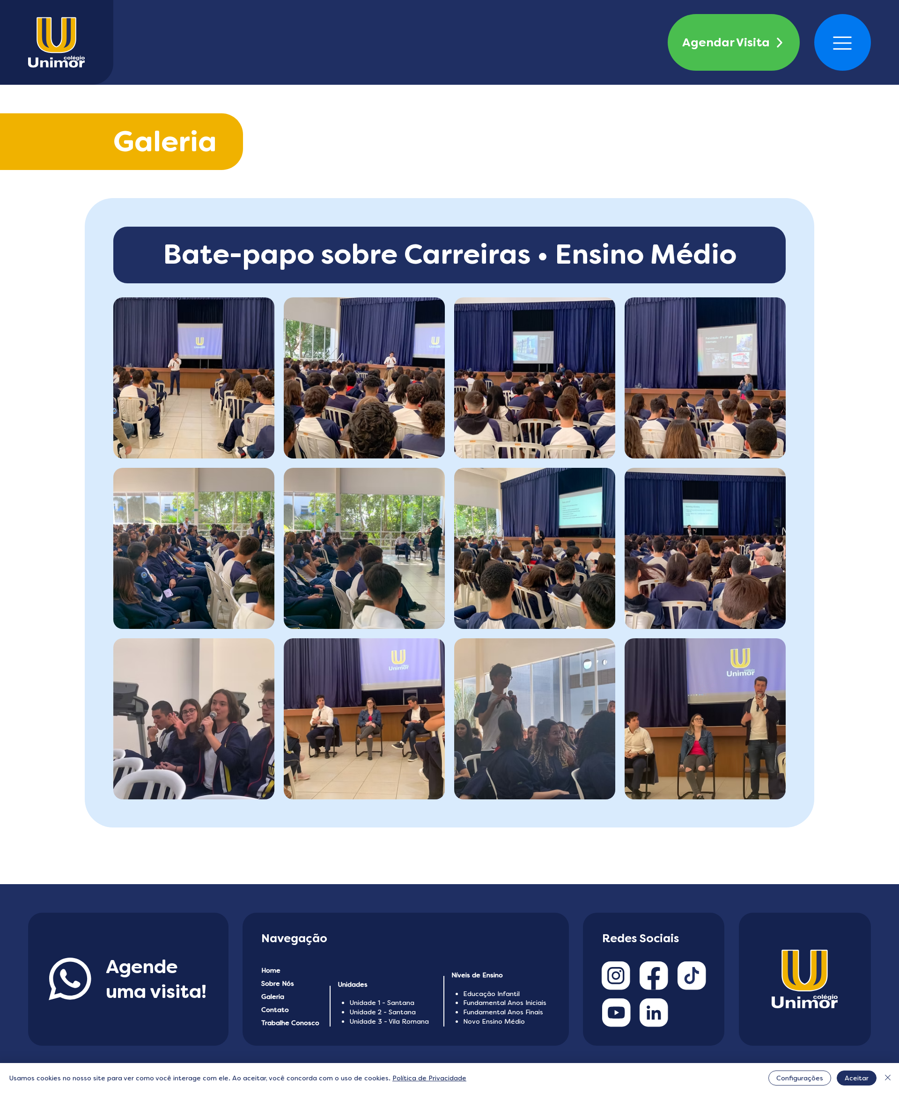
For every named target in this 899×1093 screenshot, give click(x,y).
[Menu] (842, 43)
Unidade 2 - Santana (382, 1012)
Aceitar (857, 1078)
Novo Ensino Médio (494, 1021)
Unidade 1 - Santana (381, 1002)
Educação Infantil (491, 994)
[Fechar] (887, 1078)
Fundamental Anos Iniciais (504, 1002)
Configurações (799, 1078)
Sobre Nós (277, 983)
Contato (275, 1009)
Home (270, 970)
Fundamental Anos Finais (503, 1012)
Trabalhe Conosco (290, 1023)
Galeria (272, 996)
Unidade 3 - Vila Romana (389, 1021)
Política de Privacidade (429, 1078)
